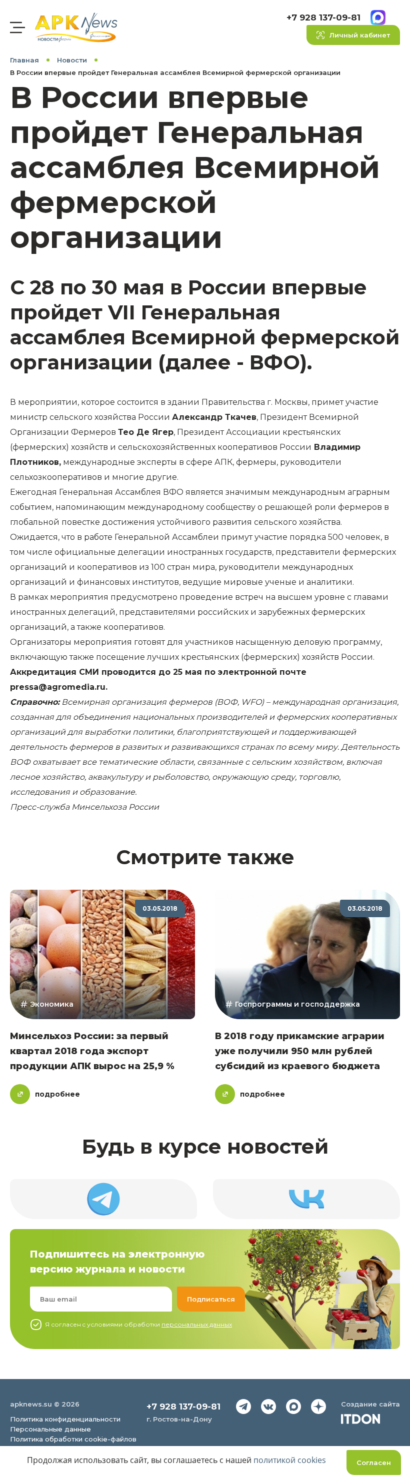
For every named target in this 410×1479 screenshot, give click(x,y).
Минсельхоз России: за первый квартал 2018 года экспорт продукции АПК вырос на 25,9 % (92, 1051)
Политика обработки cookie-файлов (73, 1439)
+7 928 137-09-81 (323, 17)
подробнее (57, 1094)
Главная (24, 60)
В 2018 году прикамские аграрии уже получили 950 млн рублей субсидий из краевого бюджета (299, 1051)
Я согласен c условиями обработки (138, 1324)
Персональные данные (50, 1429)
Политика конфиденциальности (65, 1419)
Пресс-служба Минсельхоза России (84, 807)
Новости (72, 60)
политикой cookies (290, 1460)
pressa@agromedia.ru (58, 687)
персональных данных (197, 1324)
